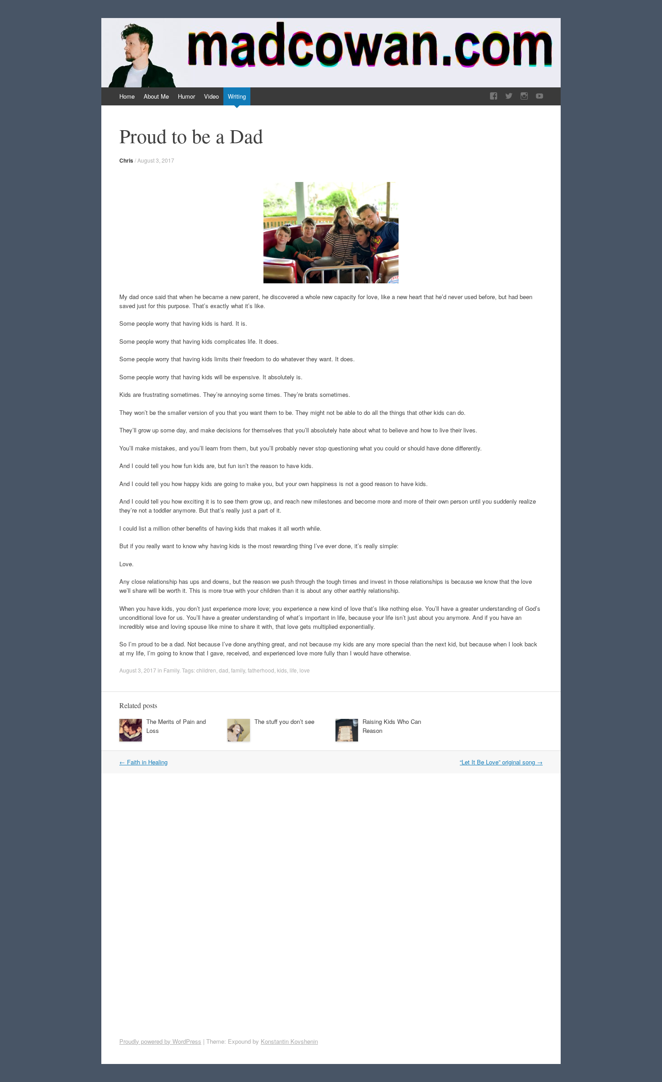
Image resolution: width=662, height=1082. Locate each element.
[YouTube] (539, 96)
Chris (126, 160)
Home (127, 96)
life (293, 670)
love (304, 670)
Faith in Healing (143, 762)
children (206, 670)
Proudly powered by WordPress (160, 1041)
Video (211, 96)
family (238, 670)
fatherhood (261, 670)
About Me (156, 96)
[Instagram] (524, 96)
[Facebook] (493, 96)
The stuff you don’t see (284, 721)
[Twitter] (509, 96)
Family (171, 670)
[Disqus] (340, 904)
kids (282, 670)
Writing (237, 96)
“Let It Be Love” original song (501, 762)
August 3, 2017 (155, 160)
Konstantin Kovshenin (289, 1041)
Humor (186, 96)
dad (223, 670)
